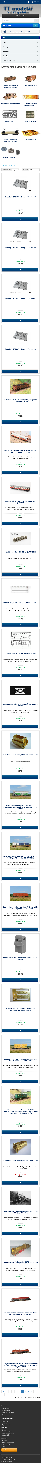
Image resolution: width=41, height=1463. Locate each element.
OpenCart (9, 1457)
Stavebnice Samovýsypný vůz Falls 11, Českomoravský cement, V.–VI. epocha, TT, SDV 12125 (20, 807)
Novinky (3, 1446)
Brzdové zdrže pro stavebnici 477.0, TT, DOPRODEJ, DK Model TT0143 (20, 1009)
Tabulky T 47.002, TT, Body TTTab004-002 (20, 349)
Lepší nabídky (5, 1436)
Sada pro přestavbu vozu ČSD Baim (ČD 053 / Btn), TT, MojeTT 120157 (20, 451)
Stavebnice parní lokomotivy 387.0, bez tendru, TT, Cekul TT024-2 (21, 1263)
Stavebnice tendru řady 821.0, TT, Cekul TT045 (20, 1161)
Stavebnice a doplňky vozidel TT (20, 32)
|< (3, 1391)
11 (35, 1391)
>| (6, 1394)
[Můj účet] (29, 2)
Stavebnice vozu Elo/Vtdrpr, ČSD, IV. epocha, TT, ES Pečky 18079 (20, 400)
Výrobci (3, 1430)
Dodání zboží (5, 1408)
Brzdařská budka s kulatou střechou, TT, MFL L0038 (20, 958)
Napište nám (5, 1421)
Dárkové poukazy (6, 1432)
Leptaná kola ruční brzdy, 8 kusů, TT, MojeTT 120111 (20, 705)
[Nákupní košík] (35, 2)
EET (2, 1414)
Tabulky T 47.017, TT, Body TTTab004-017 (20, 197)
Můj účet (4, 1441)
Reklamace (4, 1423)
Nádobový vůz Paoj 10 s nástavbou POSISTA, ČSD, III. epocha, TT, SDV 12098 (20, 1060)
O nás (3, 1416)
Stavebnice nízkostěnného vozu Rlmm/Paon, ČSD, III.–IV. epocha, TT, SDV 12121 (21, 1314)
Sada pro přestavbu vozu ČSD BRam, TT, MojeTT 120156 (20, 502)
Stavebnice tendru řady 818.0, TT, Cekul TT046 (20, 755)
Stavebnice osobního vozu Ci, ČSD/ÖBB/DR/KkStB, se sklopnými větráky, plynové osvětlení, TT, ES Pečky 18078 (20, 1111)
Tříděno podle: (6, 170)
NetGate (9, 1461)
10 (31, 1391)
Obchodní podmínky (7, 1412)
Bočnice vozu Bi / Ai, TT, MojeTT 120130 (20, 653)
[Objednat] (38, 2)
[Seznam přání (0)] (32, 2)
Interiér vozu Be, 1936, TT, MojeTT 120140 (20, 552)
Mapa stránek (5, 1425)
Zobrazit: (25, 170)
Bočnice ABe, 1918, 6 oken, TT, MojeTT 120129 (20, 603)
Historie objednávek (7, 1443)
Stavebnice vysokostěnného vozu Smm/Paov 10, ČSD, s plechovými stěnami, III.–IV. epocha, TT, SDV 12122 (20, 1365)
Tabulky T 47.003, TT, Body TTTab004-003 (20, 298)
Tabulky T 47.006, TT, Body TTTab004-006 (20, 248)
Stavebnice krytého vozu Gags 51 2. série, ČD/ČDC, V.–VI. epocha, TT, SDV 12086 (20, 908)
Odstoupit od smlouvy (10, 1450)
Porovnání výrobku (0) (8, 165)
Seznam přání (5, 1444)
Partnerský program (7, 1434)
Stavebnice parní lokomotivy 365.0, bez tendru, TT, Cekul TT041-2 (21, 1212)
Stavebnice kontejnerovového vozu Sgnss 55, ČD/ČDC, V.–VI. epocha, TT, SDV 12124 (20, 857)
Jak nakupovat (5, 1410)
